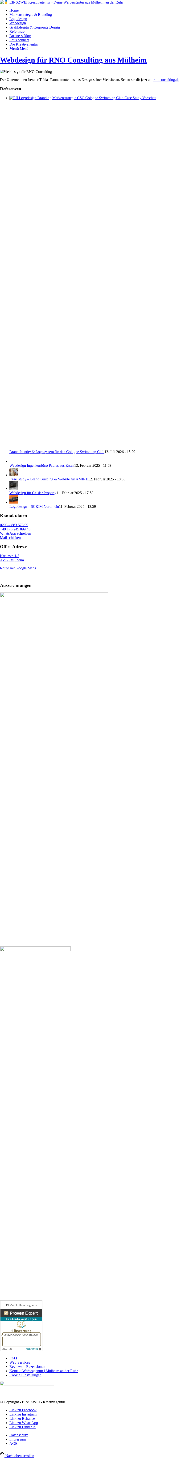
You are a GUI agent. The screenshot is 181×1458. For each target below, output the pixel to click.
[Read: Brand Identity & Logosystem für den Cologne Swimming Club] (95, 98)
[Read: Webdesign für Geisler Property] (13, 489)
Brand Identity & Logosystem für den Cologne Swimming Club (56, 452)
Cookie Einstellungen (25, 1375)
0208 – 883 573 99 (14, 525)
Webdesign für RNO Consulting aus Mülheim (73, 60)
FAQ (13, 1358)
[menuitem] (95, 10)
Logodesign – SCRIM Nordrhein (34, 506)
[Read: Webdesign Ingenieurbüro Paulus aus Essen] (13, 461)
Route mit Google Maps (18, 568)
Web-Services (19, 1362)
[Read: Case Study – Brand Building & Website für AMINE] (13, 475)
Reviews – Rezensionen (27, 1367)
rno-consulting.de (166, 80)
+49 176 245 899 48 (15, 529)
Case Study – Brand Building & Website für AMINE (48, 479)
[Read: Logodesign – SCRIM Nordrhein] (13, 502)
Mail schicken (10, 538)
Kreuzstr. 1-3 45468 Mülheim (12, 558)
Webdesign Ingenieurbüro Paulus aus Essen (41, 465)
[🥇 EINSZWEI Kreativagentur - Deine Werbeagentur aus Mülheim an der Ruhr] (61, 2)
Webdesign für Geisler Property (32, 493)
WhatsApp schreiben (15, 533)
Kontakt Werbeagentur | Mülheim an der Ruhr (43, 1371)
